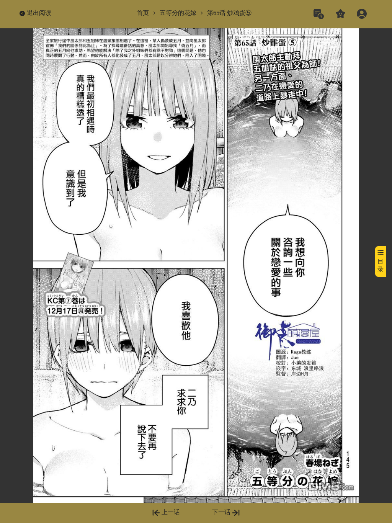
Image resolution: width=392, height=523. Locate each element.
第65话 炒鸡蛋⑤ (229, 13)
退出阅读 (39, 13)
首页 (143, 13)
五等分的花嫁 (178, 13)
